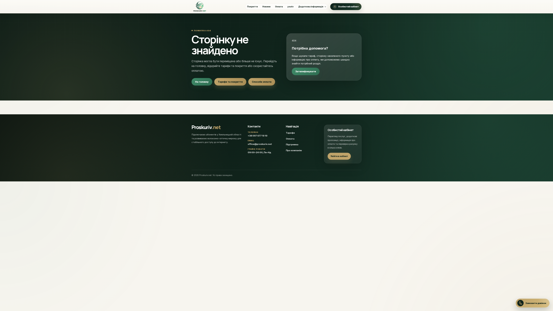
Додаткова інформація (310, 6)
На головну (202, 81)
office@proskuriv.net (260, 144)
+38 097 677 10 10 (257, 135)
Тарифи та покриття (230, 81)
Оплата (279, 6)
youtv (290, 6)
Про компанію (294, 150)
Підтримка (292, 144)
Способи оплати (261, 81)
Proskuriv (206, 127)
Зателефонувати (305, 71)
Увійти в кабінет (339, 156)
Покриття (252, 6)
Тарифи (290, 132)
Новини (266, 6)
